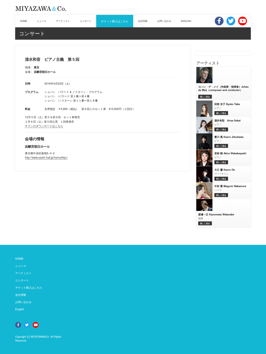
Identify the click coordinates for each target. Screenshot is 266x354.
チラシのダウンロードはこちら (44, 126)
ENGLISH (186, 20)
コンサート (85, 20)
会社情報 (142, 20)
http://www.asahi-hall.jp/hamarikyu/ (46, 157)
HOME (23, 20)
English (19, 309)
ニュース (41, 20)
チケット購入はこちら (114, 21)
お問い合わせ (164, 20)
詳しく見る (205, 96)
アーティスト (63, 20)
